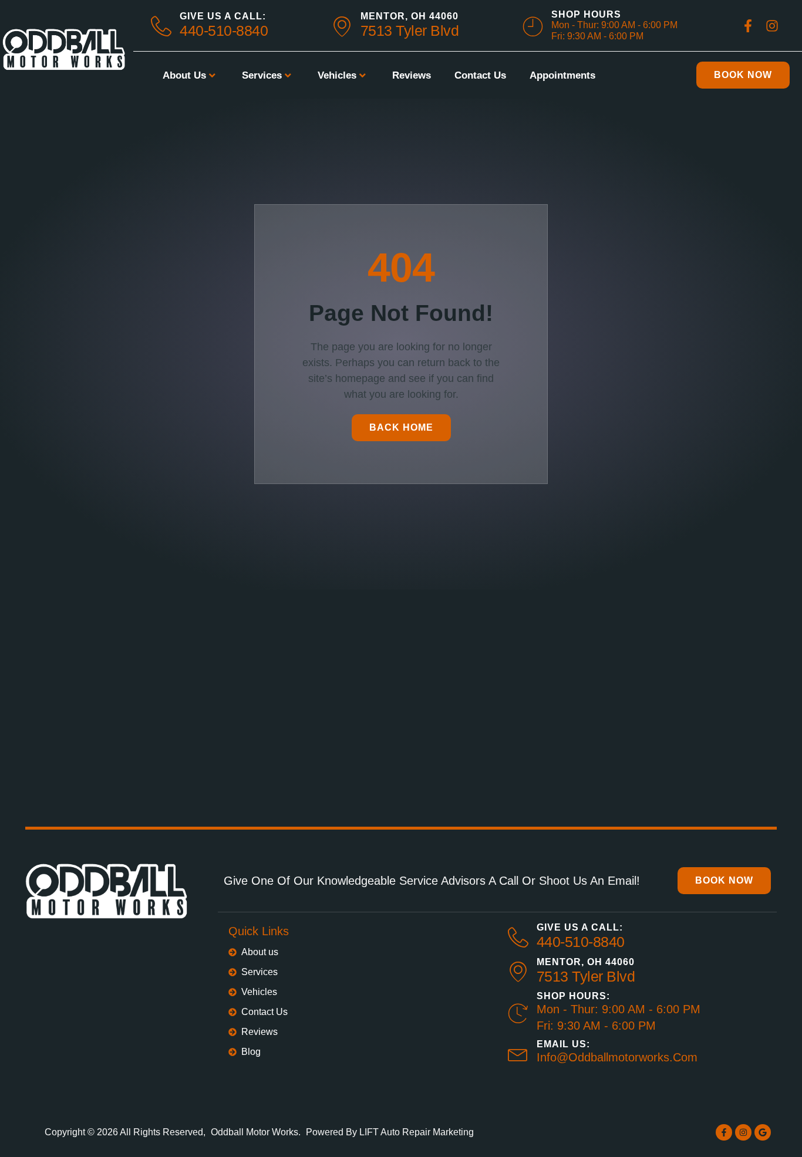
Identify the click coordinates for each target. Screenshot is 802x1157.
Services (262, 75)
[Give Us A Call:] (518, 937)
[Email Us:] (518, 1053)
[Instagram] (743, 1132)
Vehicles (337, 75)
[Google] (762, 1132)
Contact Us (480, 75)
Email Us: (563, 1044)
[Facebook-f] (724, 1132)
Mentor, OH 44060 (409, 16)
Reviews (411, 75)
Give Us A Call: (223, 16)
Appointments (562, 75)
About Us (184, 75)
